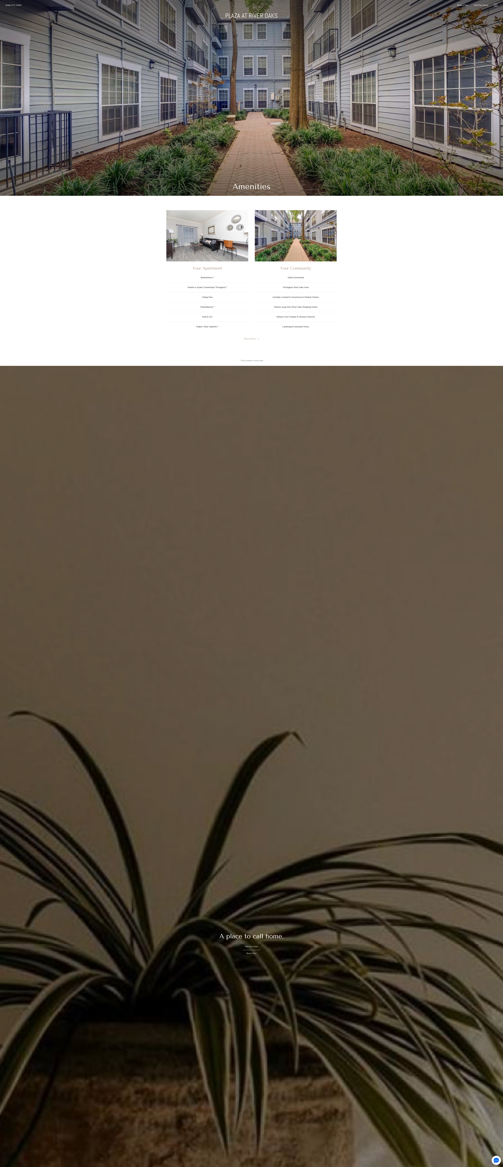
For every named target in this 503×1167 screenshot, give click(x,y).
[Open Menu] (496, 5)
